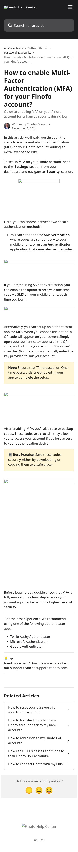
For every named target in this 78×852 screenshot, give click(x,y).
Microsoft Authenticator (28, 641)
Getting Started (38, 48)
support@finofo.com (51, 668)
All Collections (13, 48)
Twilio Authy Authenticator (30, 636)
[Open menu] (70, 7)
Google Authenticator (26, 646)
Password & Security (17, 52)
